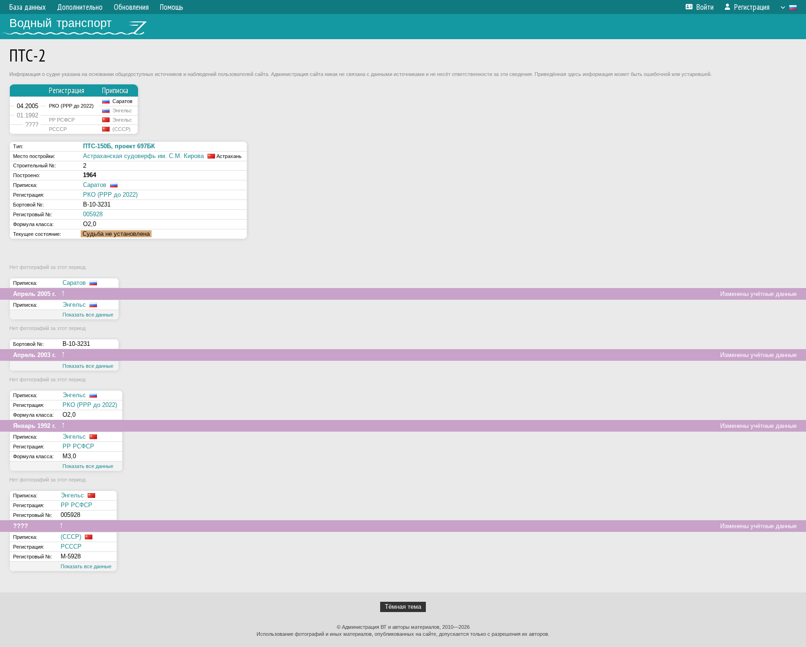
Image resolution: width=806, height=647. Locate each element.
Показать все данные (88, 314)
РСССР (71, 546)
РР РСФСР (78, 446)
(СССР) (71, 536)
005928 (93, 214)
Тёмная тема (403, 606)
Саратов (94, 184)
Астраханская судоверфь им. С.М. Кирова (143, 155)
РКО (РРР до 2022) (110, 194)
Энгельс (74, 304)
